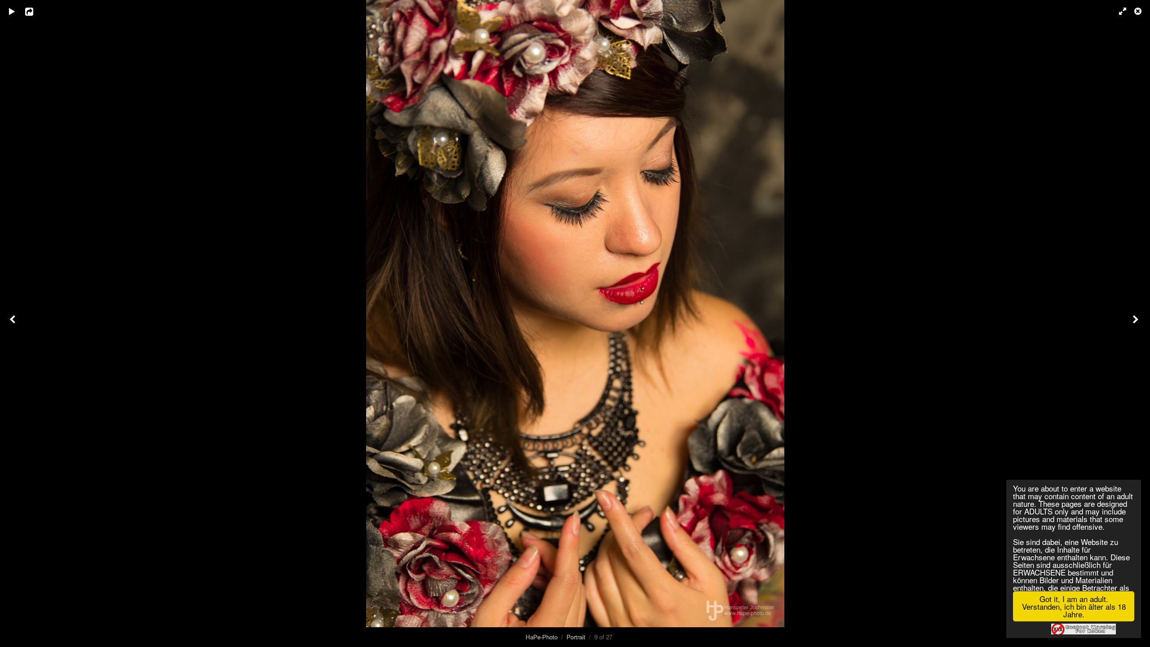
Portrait (575, 637)
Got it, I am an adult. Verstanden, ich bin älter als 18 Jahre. (1074, 606)
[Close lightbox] (1139, 11)
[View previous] (13, 323)
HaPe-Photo (541, 637)
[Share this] (35, 11)
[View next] (1136, 323)
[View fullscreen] (1119, 11)
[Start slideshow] (12, 11)
